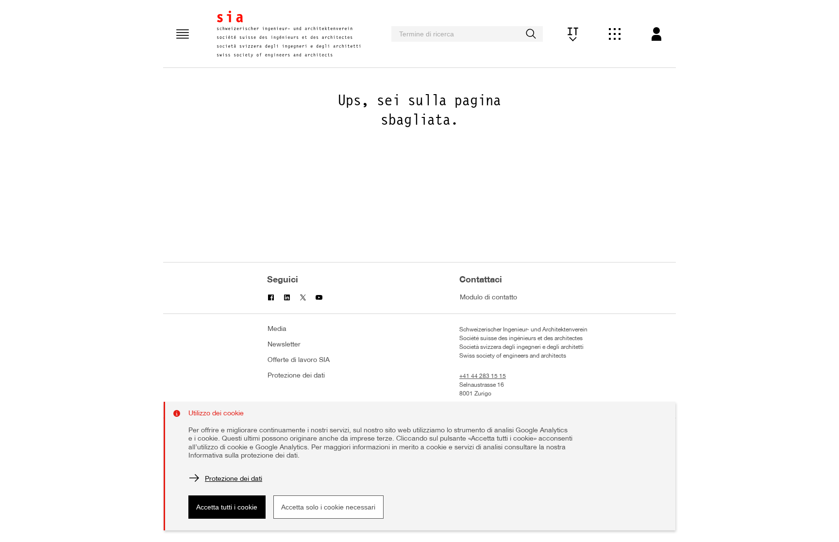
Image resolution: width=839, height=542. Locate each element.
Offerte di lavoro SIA (299, 360)
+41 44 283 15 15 (482, 376)
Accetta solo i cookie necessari (328, 507)
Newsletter (284, 345)
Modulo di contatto (488, 298)
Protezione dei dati (296, 376)
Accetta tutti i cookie (226, 507)
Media (277, 329)
